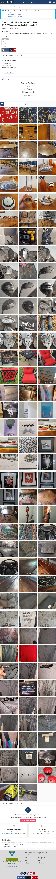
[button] (28, 55)
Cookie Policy (41, 863)
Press (39, 860)
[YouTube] (31, 873)
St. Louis (12, 846)
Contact (27, 863)
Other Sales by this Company (14, 14)
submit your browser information (9, 833)
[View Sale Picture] (9, 115)
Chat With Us (13, 859)
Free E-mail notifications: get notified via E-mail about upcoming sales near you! (36, 853)
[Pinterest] (34, 873)
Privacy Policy (41, 858)
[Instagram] (27, 873)
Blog (26, 862)
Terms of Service (41, 857)
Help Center (40, 862)
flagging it (49, 833)
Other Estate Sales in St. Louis (14, 16)
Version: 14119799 (12, 866)
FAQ (26, 857)
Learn (26, 858)
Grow (26, 860)
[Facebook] (21, 873)
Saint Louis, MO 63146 (18, 844)
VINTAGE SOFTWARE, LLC (15, 861)
